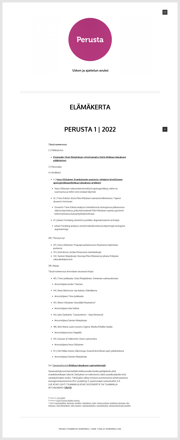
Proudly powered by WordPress (74, 429)
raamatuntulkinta (89, 406)
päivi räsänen (76, 406)
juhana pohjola (103, 403)
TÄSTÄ (68, 387)
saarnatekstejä (102, 406)
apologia (70, 403)
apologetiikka (60, 403)
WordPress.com (113, 429)
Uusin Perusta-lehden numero (68, 400)
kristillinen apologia (117, 403)
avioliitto (78, 403)
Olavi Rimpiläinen (63, 406)
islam (94, 403)
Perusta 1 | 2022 (90, 129)
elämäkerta (86, 403)
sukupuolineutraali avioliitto (120, 406)
